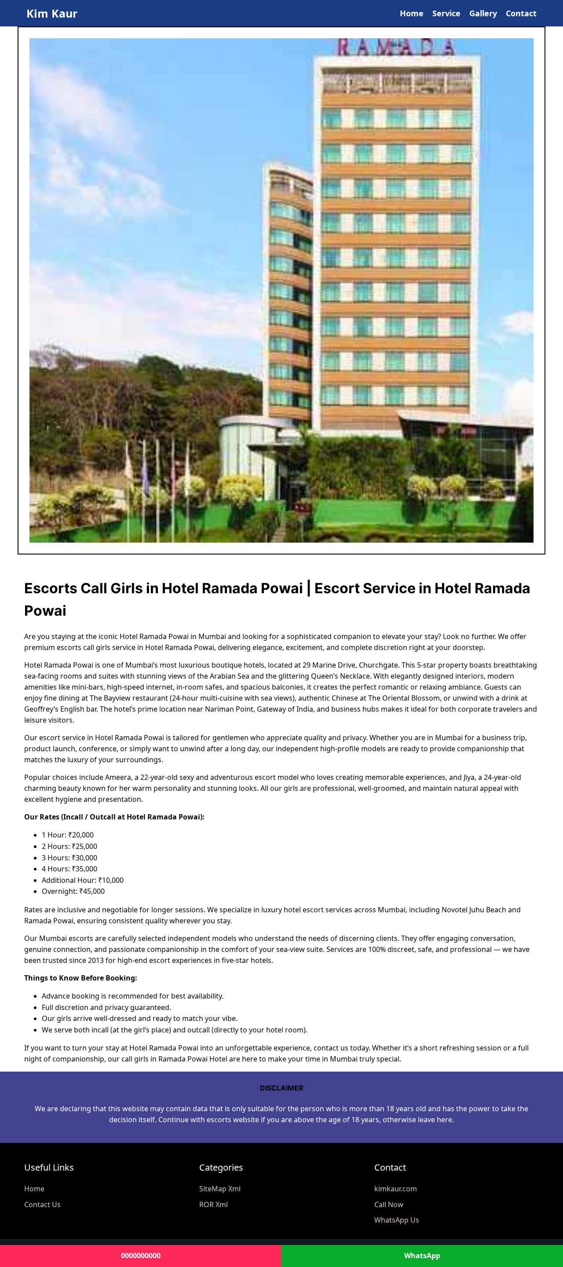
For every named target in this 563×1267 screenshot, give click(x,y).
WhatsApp (422, 1255)
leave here (435, 1119)
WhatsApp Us (396, 1220)
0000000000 (141, 1255)
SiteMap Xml (220, 1189)
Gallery (483, 13)
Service (446, 13)
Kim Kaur (51, 13)
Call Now (388, 1204)
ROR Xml (213, 1204)
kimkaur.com (395, 1189)
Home (412, 13)
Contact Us (42, 1204)
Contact (521, 13)
